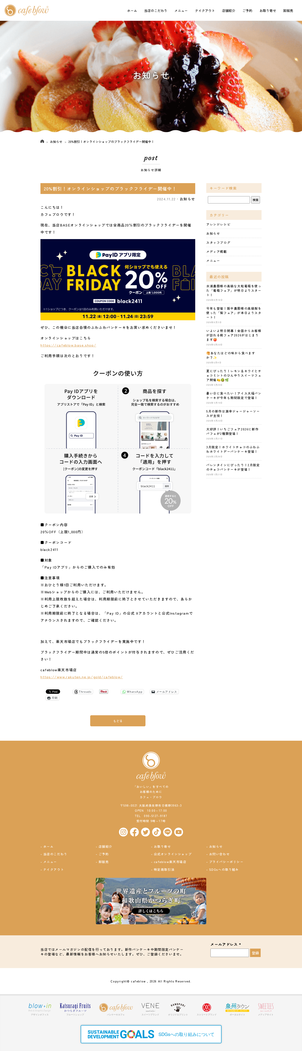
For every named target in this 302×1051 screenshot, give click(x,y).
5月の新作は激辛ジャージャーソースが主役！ (233, 413)
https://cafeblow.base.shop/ (68, 345)
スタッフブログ (218, 242)
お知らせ (56, 141)
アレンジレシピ (218, 224)
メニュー (181, 10)
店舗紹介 (228, 10)
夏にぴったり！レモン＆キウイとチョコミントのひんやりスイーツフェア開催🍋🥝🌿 (234, 375)
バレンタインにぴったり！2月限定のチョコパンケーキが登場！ (233, 467)
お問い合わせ (219, 854)
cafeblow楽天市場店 (170, 861)
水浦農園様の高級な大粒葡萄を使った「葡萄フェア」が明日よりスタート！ (234, 290)
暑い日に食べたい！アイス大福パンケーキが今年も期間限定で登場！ (234, 395)
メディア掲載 (216, 251)
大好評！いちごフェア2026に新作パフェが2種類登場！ (232, 431)
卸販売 (288, 10)
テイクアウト (205, 10)
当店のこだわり (155, 10)
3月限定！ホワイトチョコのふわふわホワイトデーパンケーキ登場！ (233, 449)
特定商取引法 (164, 869)
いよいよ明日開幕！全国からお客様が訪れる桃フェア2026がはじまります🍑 (234, 335)
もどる (117, 721)
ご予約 (247, 10)
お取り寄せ (268, 10)
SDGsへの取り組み (224, 869)
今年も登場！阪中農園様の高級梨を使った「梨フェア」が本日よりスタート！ (234, 312)
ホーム (132, 10)
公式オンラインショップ (173, 854)
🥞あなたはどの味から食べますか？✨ (230, 355)
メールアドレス (225, 944)
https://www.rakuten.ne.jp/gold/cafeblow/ (81, 676)
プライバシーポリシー (226, 861)
